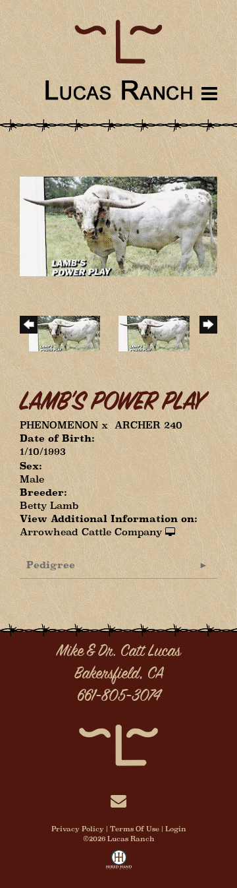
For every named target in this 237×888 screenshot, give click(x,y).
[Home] (118, 744)
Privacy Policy (77, 829)
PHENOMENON (59, 424)
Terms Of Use (134, 829)
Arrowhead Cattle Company (91, 531)
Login (175, 829)
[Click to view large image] (118, 225)
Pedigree (50, 564)
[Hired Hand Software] (119, 862)
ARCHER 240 (148, 424)
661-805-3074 (119, 697)
